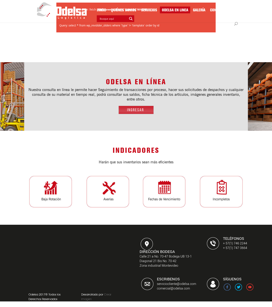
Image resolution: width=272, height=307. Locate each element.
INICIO (101, 10)
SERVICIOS (149, 10)
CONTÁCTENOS (221, 10)
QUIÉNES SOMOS (123, 10)
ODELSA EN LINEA (175, 10)
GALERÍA (199, 10)
